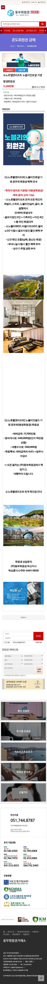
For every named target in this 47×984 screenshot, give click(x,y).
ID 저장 (7, 642)
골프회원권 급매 (31, 31)
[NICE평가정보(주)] (23, 883)
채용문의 (26, 934)
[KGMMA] (23, 890)
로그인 (35, 2)
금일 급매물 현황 (18, 31)
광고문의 (6, 934)
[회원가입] (39, 642)
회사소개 (11, 932)
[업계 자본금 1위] (23, 905)
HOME (12, 46)
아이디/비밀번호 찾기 (19, 642)
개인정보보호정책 (23, 932)
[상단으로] (41, 978)
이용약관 (35, 932)
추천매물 (7, 31)
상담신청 (21, 70)
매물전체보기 (21, 46)
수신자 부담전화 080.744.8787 (19, 825)
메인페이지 (26, 2)
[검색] (42, 24)
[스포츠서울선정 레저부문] (23, 897)
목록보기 (23, 617)
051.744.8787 (22, 820)
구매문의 (9, 70)
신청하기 (39, 670)
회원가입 (42, 2)
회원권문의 (16, 934)
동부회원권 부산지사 (23, 13)
